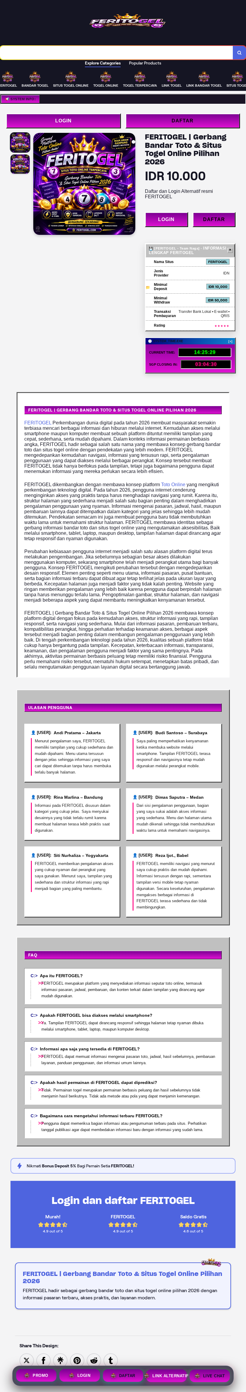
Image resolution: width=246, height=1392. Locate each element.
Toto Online (173, 484)
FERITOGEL (37, 422)
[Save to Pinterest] (77, 1360)
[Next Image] (130, 184)
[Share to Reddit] (94, 1360)
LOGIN (63, 120)
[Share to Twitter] (27, 1360)
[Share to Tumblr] (111, 1360)
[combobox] (116, 52)
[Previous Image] (38, 184)
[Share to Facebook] (43, 1360)
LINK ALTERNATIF (169, 1374)
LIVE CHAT (214, 1375)
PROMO (40, 1374)
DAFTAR (183, 120)
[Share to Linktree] (60, 1360)
